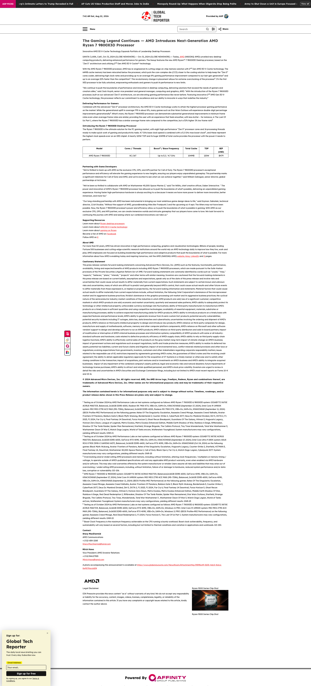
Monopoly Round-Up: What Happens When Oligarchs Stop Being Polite (196, 3)
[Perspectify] (67, 340)
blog (187, 256)
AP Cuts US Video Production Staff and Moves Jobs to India (115, 3)
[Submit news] (67, 334)
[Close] (47, 633)
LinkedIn (195, 256)
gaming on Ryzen (108, 230)
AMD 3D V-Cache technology (113, 227)
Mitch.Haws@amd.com (93, 559)
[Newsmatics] (67, 352)
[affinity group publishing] (67, 346)
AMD (182, 56)
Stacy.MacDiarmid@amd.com (97, 544)
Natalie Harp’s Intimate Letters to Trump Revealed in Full (40, 3)
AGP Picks (7, 4)
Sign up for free (26, 673)
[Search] (207, 29)
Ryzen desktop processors (112, 223)
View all (305, 4)
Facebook (111, 234)
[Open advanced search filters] (213, 29)
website (180, 256)
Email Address (14, 662)
